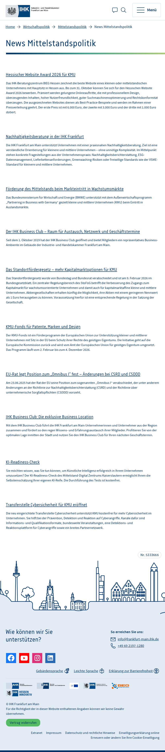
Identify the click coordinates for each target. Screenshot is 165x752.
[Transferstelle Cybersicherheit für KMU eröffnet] (82, 517)
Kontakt (115, 10)
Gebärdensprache (49, 671)
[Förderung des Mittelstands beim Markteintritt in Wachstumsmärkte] (82, 199)
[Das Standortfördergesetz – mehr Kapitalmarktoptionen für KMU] (82, 287)
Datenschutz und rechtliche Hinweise (90, 733)
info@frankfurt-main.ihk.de (138, 639)
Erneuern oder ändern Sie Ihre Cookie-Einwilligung (125, 738)
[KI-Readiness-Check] (82, 472)
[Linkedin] (50, 658)
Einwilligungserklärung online (139, 733)
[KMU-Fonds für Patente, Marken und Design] (82, 339)
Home (10, 27)
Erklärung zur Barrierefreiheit (131, 671)
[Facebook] (11, 658)
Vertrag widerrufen (23, 723)
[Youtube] (24, 658)
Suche (123, 10)
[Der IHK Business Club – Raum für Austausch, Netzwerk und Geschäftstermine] (82, 239)
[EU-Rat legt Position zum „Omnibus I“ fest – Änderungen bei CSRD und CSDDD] (82, 385)
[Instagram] (37, 658)
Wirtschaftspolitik (36, 27)
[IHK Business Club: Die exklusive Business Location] (82, 428)
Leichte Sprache (86, 671)
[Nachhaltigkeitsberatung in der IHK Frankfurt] (82, 152)
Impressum (53, 733)
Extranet (36, 733)
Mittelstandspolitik (72, 27)
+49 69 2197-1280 (131, 646)
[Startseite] (33, 10)
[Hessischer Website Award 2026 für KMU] (82, 94)
